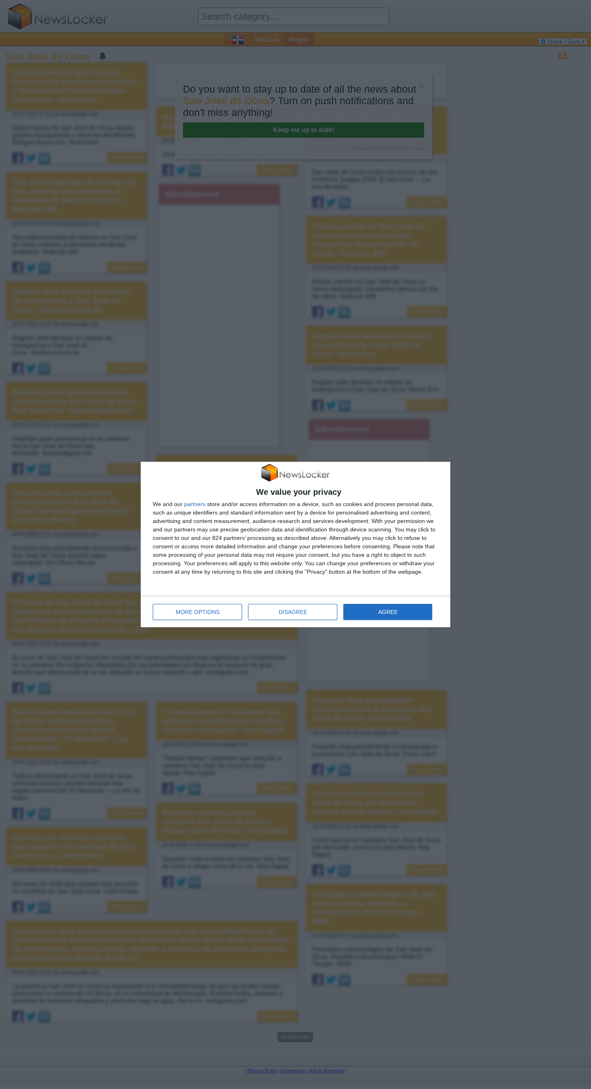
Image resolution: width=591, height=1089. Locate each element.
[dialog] (295, 545)
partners (194, 504)
